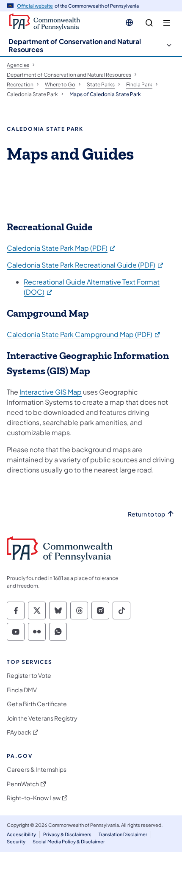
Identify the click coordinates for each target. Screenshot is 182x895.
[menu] (166, 23)
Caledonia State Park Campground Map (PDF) (84, 334)
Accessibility (21, 834)
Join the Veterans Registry (42, 718)
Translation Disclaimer (123, 834)
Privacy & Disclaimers (67, 834)
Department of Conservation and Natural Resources (74, 45)
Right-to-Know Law (34, 797)
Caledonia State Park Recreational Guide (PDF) (85, 264)
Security (16, 841)
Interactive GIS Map (50, 391)
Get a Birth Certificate (37, 703)
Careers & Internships (36, 769)
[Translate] (129, 22)
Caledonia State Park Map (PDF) (61, 247)
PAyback (19, 732)
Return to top (146, 514)
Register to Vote (29, 675)
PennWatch (23, 783)
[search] (149, 23)
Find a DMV (22, 689)
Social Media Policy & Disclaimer (69, 841)
